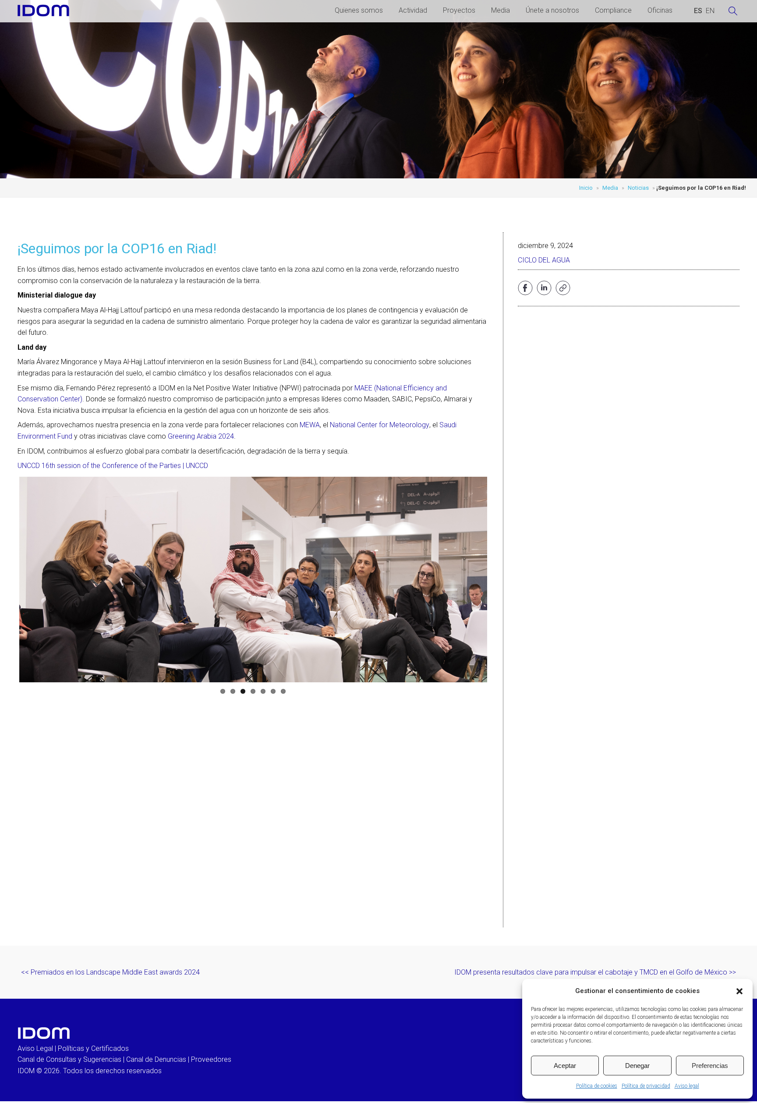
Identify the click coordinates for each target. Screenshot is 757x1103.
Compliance (613, 10)
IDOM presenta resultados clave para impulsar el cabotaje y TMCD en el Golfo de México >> (595, 972)
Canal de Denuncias (156, 1059)
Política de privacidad (646, 1086)
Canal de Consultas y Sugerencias (69, 1059)
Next (500, 579)
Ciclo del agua (544, 260)
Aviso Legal (35, 1048)
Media (500, 10)
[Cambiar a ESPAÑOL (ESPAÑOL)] (698, 11)
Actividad (413, 10)
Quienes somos (359, 10)
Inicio (586, 187)
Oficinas (659, 10)
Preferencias (710, 1065)
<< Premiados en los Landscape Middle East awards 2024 (110, 972)
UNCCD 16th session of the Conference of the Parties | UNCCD (113, 465)
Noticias (638, 187)
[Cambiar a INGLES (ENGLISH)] (710, 11)
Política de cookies (596, 1086)
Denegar (637, 1065)
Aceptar (565, 1065)
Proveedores (211, 1059)
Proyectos (459, 10)
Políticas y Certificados (93, 1048)
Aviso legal (687, 1086)
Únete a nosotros (552, 10)
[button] (739, 991)
